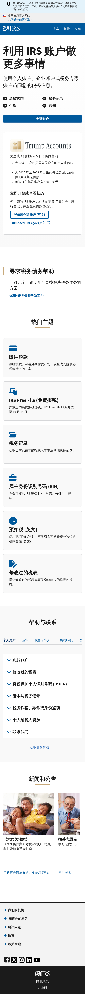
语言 (11, 935)
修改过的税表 (24, 672)
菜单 (78, 29)
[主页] (11, 28)
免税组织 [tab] (66, 640)
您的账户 (20, 660)
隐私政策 (42, 981)
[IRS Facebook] (7, 958)
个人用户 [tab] (9, 640)
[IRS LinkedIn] (29, 958)
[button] (66, 29)
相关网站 (14, 944)
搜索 (56, 29)
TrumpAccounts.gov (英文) (28, 223)
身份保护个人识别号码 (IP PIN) (40, 684)
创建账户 (42, 119)
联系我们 (20, 731)
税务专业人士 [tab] (44, 640)
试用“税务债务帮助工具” (27, 296)
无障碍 (42, 988)
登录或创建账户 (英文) (29, 214)
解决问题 (14, 927)
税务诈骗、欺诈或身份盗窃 (36, 708)
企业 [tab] (25, 640)
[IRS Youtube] (36, 958)
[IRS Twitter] (14, 958)
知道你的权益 (18, 918)
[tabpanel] (42, 696)
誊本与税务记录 (26, 696)
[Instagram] (22, 958)
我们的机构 (16, 910)
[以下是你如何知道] (42, 18)
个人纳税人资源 (26, 720)
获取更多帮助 (39, 747)
